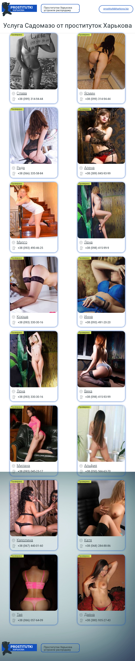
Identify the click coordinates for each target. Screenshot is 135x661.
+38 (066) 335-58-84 (30, 173)
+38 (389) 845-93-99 (98, 173)
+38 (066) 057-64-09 (30, 620)
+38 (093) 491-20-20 (98, 322)
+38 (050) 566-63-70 (98, 471)
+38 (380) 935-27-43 (98, 620)
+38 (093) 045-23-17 (30, 471)
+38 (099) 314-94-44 (30, 99)
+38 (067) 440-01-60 (30, 545)
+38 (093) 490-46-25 (30, 248)
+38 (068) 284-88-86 (98, 545)
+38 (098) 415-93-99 (98, 396)
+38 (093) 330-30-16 (30, 322)
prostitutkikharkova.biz (116, 8)
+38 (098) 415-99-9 (97, 248)
